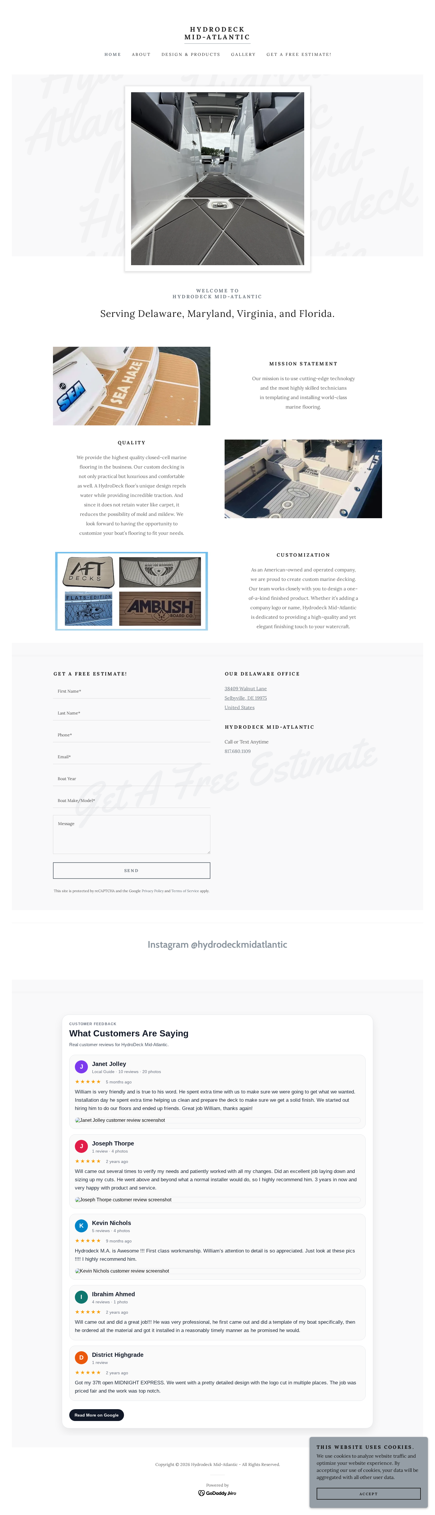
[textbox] (131, 691)
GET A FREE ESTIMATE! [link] (299, 54)
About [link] (141, 54)
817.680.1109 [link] (238, 751)
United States (239, 707)
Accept (369, 1494)
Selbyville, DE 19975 (246, 698)
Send (131, 870)
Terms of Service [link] (185, 891)
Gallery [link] (243, 54)
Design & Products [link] (191, 54)
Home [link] (112, 54)
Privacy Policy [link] (153, 891)
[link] (217, 37)
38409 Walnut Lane (246, 688)
